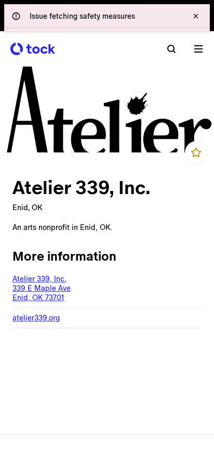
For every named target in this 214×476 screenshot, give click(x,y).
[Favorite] (196, 152)
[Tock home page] (32, 49)
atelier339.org (36, 318)
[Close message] (196, 16)
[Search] (171, 48)
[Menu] (198, 48)
